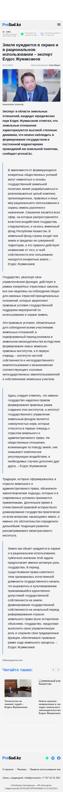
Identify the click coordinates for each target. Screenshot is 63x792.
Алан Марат (54, 65)
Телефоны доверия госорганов (52, 34)
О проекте (8, 769)
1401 (8, 32)
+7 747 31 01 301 (50, 778)
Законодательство (13, 660)
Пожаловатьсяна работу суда (31, 34)
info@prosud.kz (33, 778)
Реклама (21, 769)
